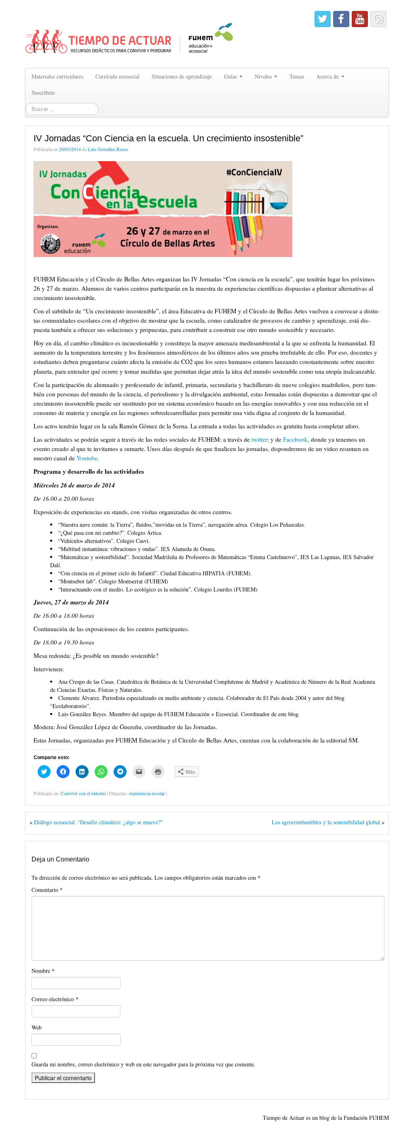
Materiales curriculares (57, 76)
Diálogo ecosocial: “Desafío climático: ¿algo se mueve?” (98, 822)
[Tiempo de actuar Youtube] (360, 19)
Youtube (86, 458)
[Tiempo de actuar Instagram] (378, 19)
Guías (231, 76)
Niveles (264, 76)
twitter (259, 439)
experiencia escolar (147, 793)
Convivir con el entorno (83, 793)
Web (37, 1027)
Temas (296, 76)
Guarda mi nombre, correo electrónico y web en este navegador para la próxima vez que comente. (144, 1064)
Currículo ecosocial (117, 76)
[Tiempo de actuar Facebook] (341, 19)
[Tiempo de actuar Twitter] (323, 19)
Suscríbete (43, 92)
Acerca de (328, 76)
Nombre (43, 970)
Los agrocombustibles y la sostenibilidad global (326, 822)
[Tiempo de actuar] (129, 33)
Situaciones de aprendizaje (182, 76)
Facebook (295, 439)
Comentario (47, 890)
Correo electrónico (55, 999)
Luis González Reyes (108, 149)
